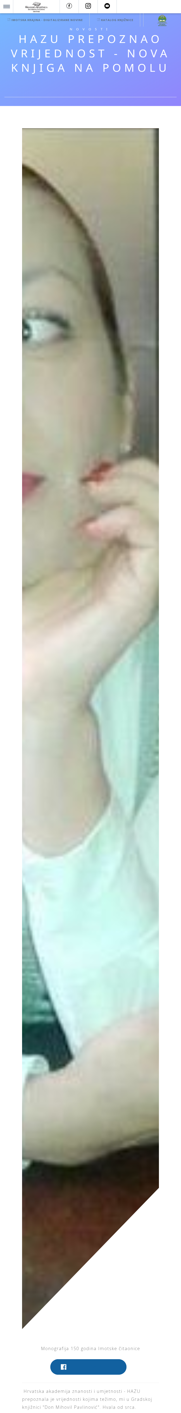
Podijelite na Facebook (93, 1366)
